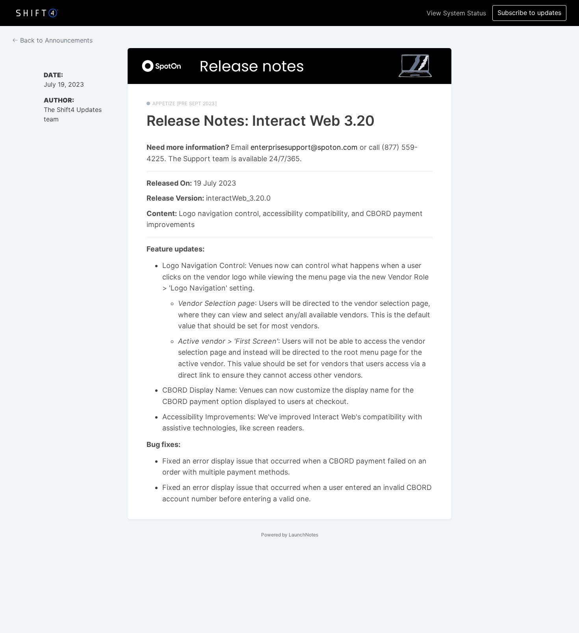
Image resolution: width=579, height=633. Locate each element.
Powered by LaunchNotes (289, 535)
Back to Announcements (55, 40)
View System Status (456, 13)
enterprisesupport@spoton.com (304, 147)
